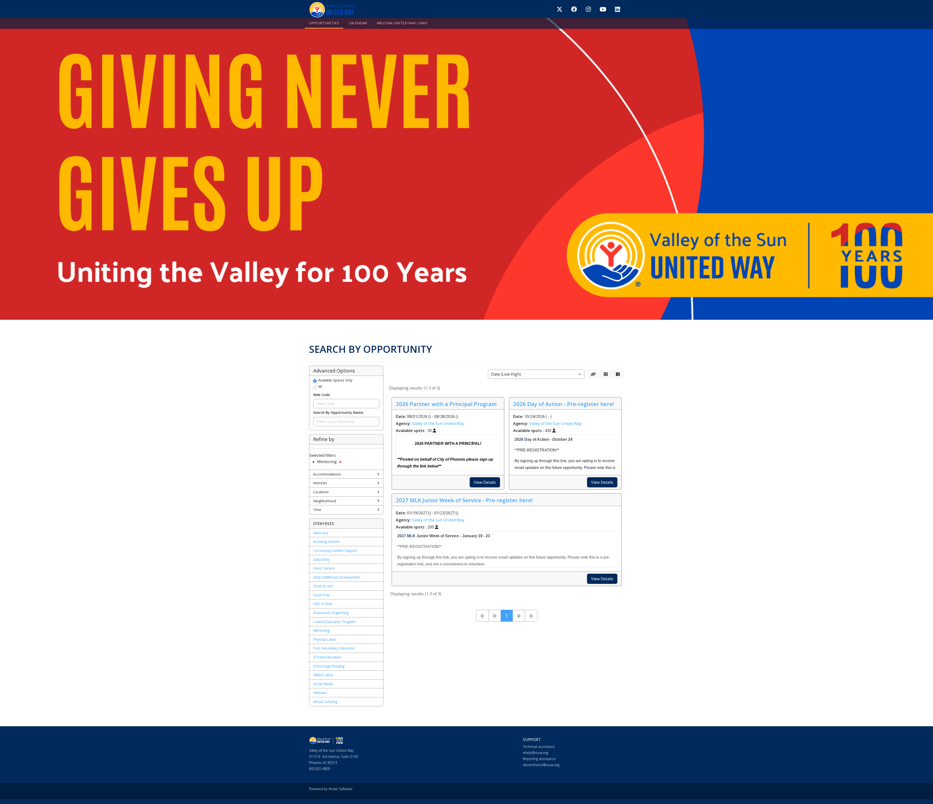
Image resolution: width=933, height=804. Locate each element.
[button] (593, 374)
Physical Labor (324, 639)
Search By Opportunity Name (338, 412)
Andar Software (340, 789)
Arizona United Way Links (402, 22)
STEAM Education (327, 657)
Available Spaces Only (335, 380)
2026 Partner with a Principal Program (446, 403)
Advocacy (320, 532)
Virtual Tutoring (325, 701)
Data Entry (321, 559)
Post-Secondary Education (334, 648)
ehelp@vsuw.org (535, 752)
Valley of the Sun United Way (438, 423)
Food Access (323, 586)
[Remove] (340, 462)
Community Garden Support (335, 550)
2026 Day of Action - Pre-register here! (563, 403)
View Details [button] (485, 482)
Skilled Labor (323, 675)
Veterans (320, 692)
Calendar (358, 22)
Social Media (323, 684)
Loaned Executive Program (334, 621)
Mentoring (321, 630)
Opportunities (324, 22)
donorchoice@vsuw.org (541, 764)
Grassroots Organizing (330, 612)
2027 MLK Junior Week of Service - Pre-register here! (464, 500)
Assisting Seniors (326, 541)
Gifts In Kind (322, 603)
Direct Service (324, 568)
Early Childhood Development (336, 577)
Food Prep (321, 595)
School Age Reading (329, 666)
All (320, 386)
